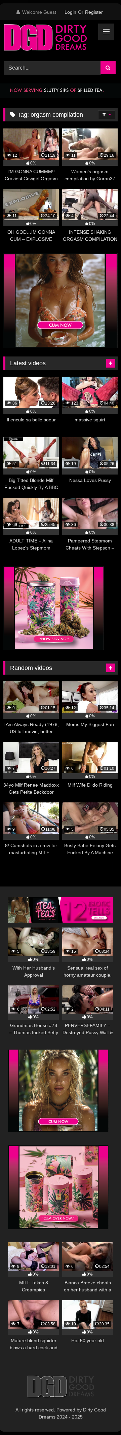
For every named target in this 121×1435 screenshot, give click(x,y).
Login (70, 12)
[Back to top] (100, 1415)
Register (94, 12)
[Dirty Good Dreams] (49, 39)
